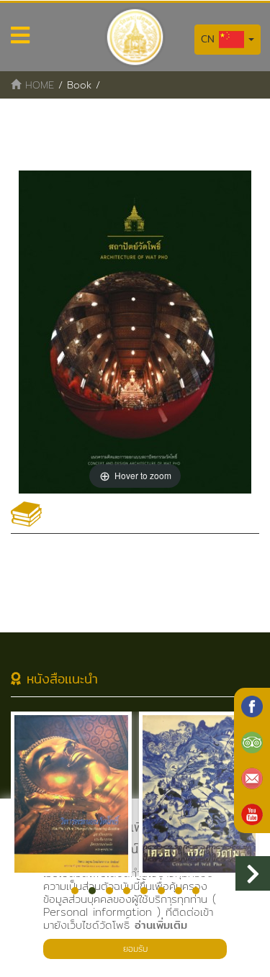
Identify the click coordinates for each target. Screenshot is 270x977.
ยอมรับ (135, 948)
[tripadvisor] (252, 742)
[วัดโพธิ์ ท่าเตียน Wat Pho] (252, 706)
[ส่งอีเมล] (252, 778)
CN (210, 39)
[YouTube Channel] (252, 814)
